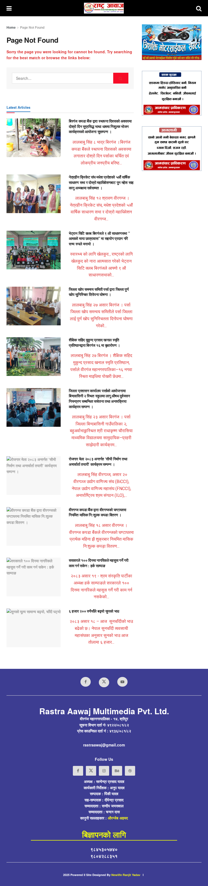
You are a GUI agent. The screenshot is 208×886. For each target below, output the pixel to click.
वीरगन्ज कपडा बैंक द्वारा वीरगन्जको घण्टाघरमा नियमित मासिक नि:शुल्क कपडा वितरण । (97, 512)
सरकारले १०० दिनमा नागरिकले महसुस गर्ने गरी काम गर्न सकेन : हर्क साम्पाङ (98, 562)
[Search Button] (120, 78)
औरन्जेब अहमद (118, 818)
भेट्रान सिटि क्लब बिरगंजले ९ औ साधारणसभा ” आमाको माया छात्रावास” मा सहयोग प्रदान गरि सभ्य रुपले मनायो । (99, 238)
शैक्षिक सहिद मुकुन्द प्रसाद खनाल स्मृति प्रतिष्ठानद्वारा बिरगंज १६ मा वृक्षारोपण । (94, 342)
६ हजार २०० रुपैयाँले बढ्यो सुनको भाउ (94, 611)
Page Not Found (32, 27)
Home (11, 27)
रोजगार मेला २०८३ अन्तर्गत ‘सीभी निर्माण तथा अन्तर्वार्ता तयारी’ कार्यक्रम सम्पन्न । (98, 461)
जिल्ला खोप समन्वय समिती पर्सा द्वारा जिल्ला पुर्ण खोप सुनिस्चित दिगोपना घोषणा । (99, 291)
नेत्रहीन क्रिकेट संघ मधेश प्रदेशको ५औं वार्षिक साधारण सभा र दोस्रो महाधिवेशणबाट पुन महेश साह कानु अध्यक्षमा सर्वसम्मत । (101, 182)
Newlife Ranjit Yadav (125, 875)
